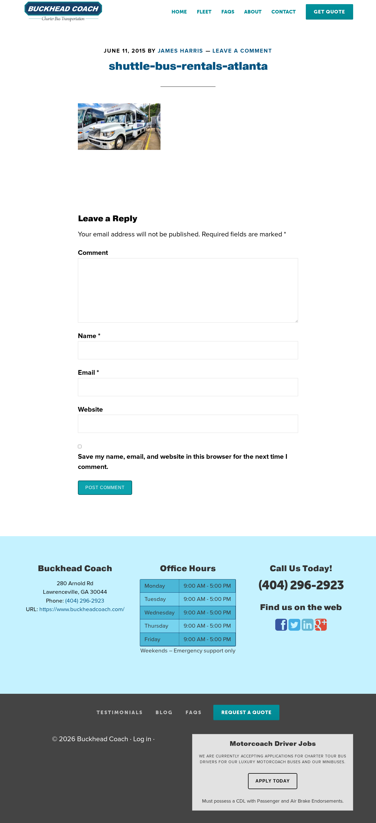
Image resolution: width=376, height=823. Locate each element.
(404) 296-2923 (301, 585)
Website (90, 409)
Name (89, 336)
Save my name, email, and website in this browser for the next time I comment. (182, 461)
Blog (164, 712)
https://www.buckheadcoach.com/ (81, 609)
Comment (93, 253)
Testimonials (120, 712)
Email (88, 372)
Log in (142, 739)
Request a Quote (246, 712)
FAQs (194, 712)
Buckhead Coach (67, 11)
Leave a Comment (242, 51)
